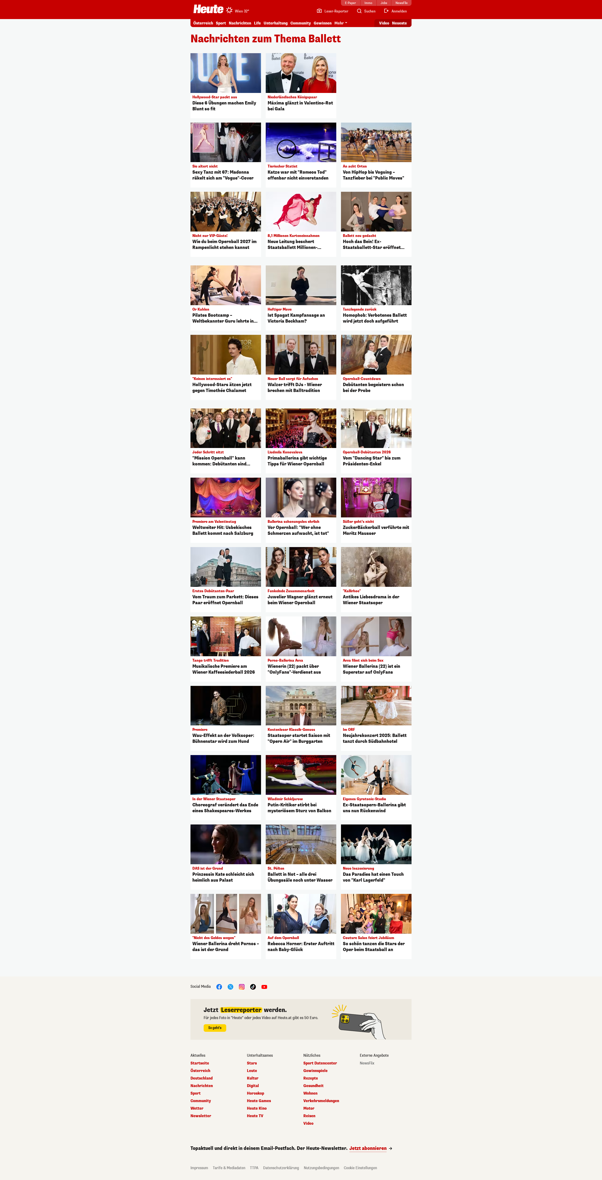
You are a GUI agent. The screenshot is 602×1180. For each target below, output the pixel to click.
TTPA (254, 1167)
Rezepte (310, 1078)
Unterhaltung (276, 23)
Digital (253, 1086)
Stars (252, 1063)
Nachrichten (201, 1086)
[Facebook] (219, 986)
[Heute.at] (208, 8)
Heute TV (255, 1116)
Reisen (309, 1116)
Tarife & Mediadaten (229, 1167)
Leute (252, 1070)
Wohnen (310, 1093)
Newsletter (200, 1116)
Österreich (203, 23)
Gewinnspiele (315, 1070)
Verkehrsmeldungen (321, 1101)
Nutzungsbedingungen (321, 1167)
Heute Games (259, 1101)
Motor (308, 1108)
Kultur (252, 1078)
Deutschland (201, 1078)
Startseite (199, 1063)
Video (384, 23)
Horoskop (255, 1093)
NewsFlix (367, 1063)
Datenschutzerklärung (281, 1167)
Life (257, 23)
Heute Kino (257, 1108)
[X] (230, 986)
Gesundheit (313, 1086)
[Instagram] (242, 986)
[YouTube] (264, 986)
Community (300, 23)
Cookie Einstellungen (360, 1167)
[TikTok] (253, 986)
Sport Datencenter (320, 1063)
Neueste (399, 23)
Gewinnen (323, 23)
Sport (221, 23)
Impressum (199, 1167)
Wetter (196, 1108)
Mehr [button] (339, 23)
